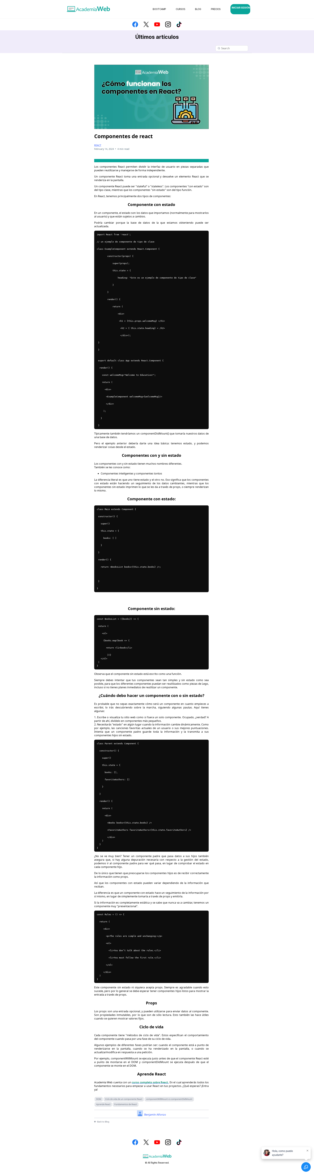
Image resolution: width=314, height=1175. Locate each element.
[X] (146, 24)
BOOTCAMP (159, 9)
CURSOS (180, 9)
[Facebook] (135, 24)
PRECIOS (216, 9)
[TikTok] (179, 24)
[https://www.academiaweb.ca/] (88, 9)
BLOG (198, 9)
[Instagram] (168, 24)
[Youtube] (157, 24)
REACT (97, 145)
